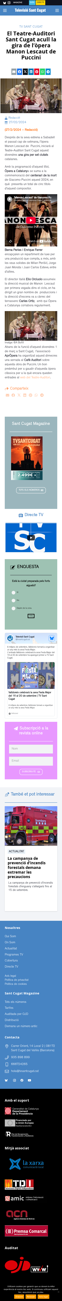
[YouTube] (29, 1080)
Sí (17, 592)
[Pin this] (36, 72)
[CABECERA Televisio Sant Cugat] (31, 10)
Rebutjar (31, 1296)
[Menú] (5, 10)
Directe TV (11, 967)
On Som (10, 942)
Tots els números (15, 1002)
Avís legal (10, 976)
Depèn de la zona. (24, 608)
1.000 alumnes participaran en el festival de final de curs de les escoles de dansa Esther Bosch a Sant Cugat (29, 870)
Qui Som (10, 936)
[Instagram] (14, 1080)
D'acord (19, 1296)
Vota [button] (31, 616)
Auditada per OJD (16, 1014)
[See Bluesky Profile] (52, 638)
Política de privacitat (17, 980)
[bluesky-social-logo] (4, 3)
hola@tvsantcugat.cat (25, 1071)
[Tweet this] (25, 72)
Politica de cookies (16, 984)
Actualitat (16, 851)
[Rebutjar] (58, 1291)
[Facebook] (22, 1080)
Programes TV (14, 955)
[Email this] (13, 72)
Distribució (12, 1020)
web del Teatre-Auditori (35, 377)
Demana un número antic (21, 1026)
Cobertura (11, 960)
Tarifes (9, 1008)
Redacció (14, 118)
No (18, 600)
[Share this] (19, 72)
